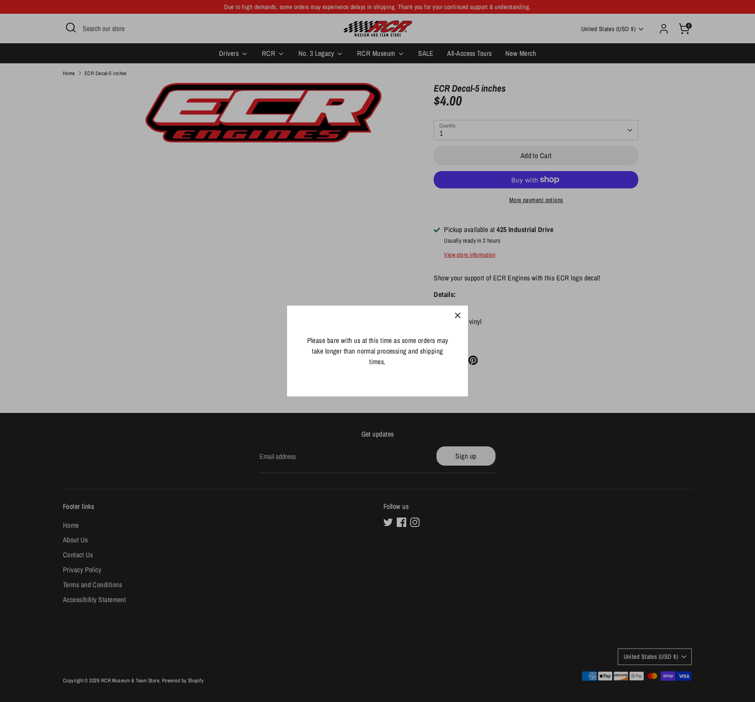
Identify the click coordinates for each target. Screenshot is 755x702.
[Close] (457, 315)
